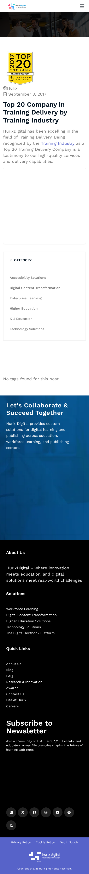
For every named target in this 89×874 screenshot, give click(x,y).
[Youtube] (58, 812)
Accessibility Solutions (28, 278)
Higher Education (24, 308)
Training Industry (58, 143)
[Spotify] (69, 812)
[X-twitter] (23, 812)
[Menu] (82, 6)
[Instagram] (46, 812)
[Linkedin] (11, 812)
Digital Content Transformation (35, 288)
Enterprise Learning (26, 298)
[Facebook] (34, 812)
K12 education (21, 319)
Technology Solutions (27, 329)
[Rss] (11, 825)
